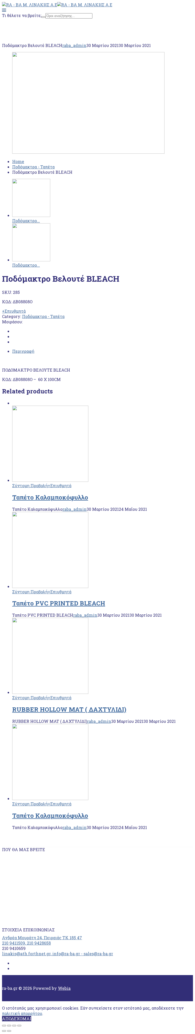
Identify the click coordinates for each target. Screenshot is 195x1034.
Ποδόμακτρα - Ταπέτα (33, 30)
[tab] (102, 351)
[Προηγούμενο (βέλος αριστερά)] (4, 1031)
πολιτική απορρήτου (22, 1013)
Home (18, 25)
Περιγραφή (23, 351)
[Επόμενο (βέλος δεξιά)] (9, 1031)
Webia (64, 988)
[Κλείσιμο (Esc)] (4, 1025)
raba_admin (74, 45)
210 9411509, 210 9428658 (26, 943)
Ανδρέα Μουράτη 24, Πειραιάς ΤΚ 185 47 (42, 937)
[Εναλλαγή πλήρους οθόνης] (14, 1025)
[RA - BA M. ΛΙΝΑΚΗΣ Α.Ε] (29, 4)
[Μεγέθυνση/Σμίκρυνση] (19, 1025)
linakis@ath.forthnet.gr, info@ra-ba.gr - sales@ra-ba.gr (57, 953)
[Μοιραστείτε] (9, 1025)
